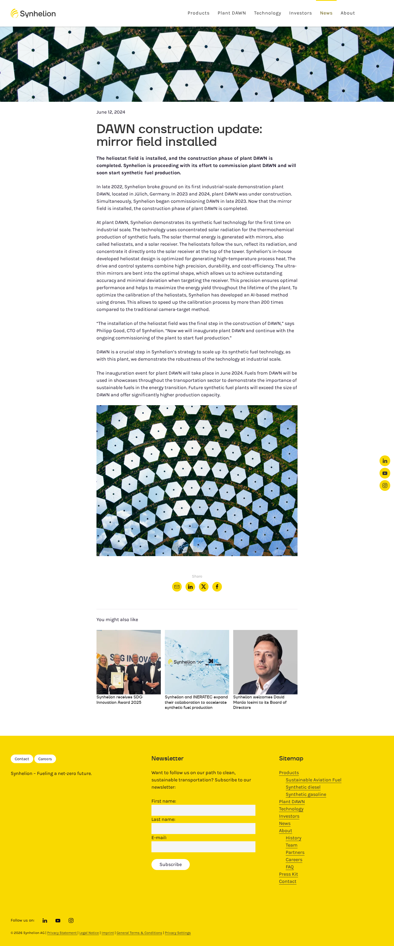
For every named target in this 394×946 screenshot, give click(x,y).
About (348, 13)
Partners (295, 852)
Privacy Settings (178, 933)
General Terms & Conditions (139, 933)
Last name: (163, 819)
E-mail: (159, 837)
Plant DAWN (232, 13)
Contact (22, 758)
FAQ (290, 867)
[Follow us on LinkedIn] (385, 460)
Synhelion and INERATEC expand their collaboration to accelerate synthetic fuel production (196, 702)
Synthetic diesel (303, 787)
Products (199, 13)
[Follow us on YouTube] (385, 473)
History (293, 838)
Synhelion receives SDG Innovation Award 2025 (119, 699)
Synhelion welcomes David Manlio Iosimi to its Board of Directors (260, 702)
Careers (45, 758)
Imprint (108, 933)
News (326, 13)
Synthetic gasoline (306, 794)
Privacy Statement (62, 933)
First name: (163, 801)
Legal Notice (89, 933)
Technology (267, 13)
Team (292, 845)
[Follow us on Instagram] (385, 485)
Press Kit (288, 874)
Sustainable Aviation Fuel (313, 780)
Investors (300, 13)
